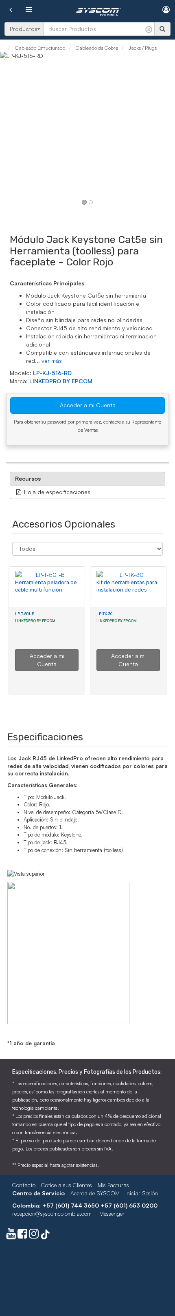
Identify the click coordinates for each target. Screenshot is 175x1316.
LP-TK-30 (104, 614)
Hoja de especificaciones (56, 491)
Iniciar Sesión (141, 1193)
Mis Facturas (113, 1184)
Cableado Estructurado (39, 47)
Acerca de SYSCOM (95, 1193)
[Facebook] (22, 1235)
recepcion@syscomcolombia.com (52, 1213)
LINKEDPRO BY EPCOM (60, 381)
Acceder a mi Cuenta (88, 405)
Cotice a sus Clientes (66, 1184)
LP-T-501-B (24, 614)
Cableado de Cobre (96, 47)
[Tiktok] (45, 1235)
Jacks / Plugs (142, 47)
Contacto (23, 1184)
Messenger (112, 1213)
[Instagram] (34, 1235)
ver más (52, 360)
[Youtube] (11, 1235)
